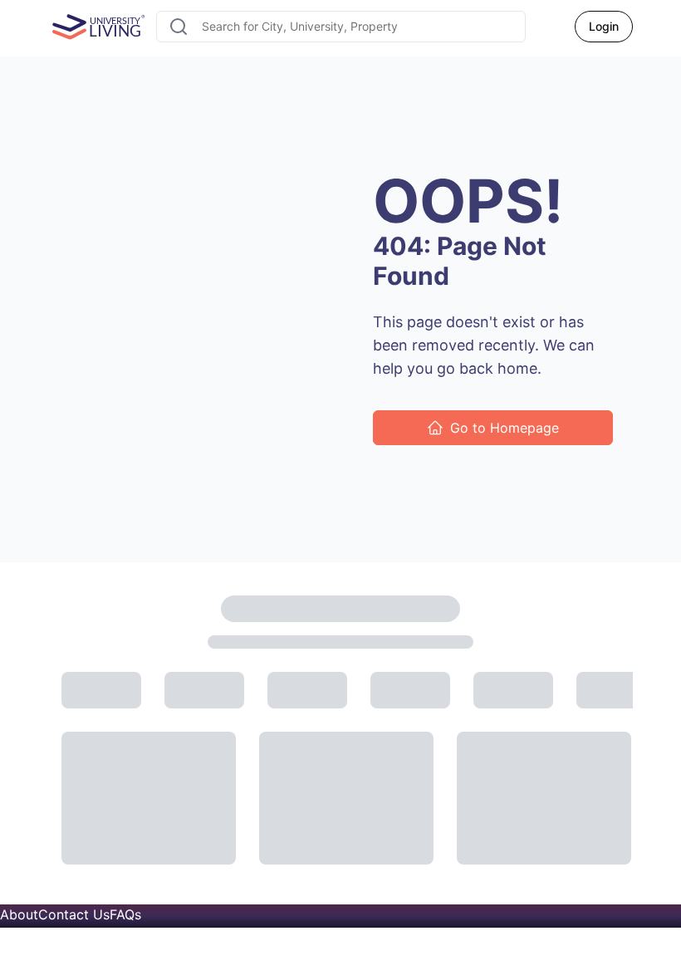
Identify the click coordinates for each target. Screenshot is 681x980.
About (19, 914)
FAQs (125, 914)
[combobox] (341, 27)
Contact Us (74, 914)
